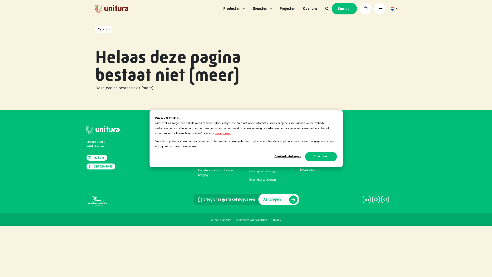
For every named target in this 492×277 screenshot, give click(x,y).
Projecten (287, 8)
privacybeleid (223, 133)
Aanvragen (272, 199)
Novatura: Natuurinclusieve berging (215, 173)
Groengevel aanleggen (263, 171)
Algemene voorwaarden (251, 220)
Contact (344, 9)
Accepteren (321, 156)
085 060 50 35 (103, 166)
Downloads (307, 170)
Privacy (276, 220)
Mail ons (99, 157)
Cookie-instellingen (287, 156)
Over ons (310, 8)
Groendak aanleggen (262, 180)
